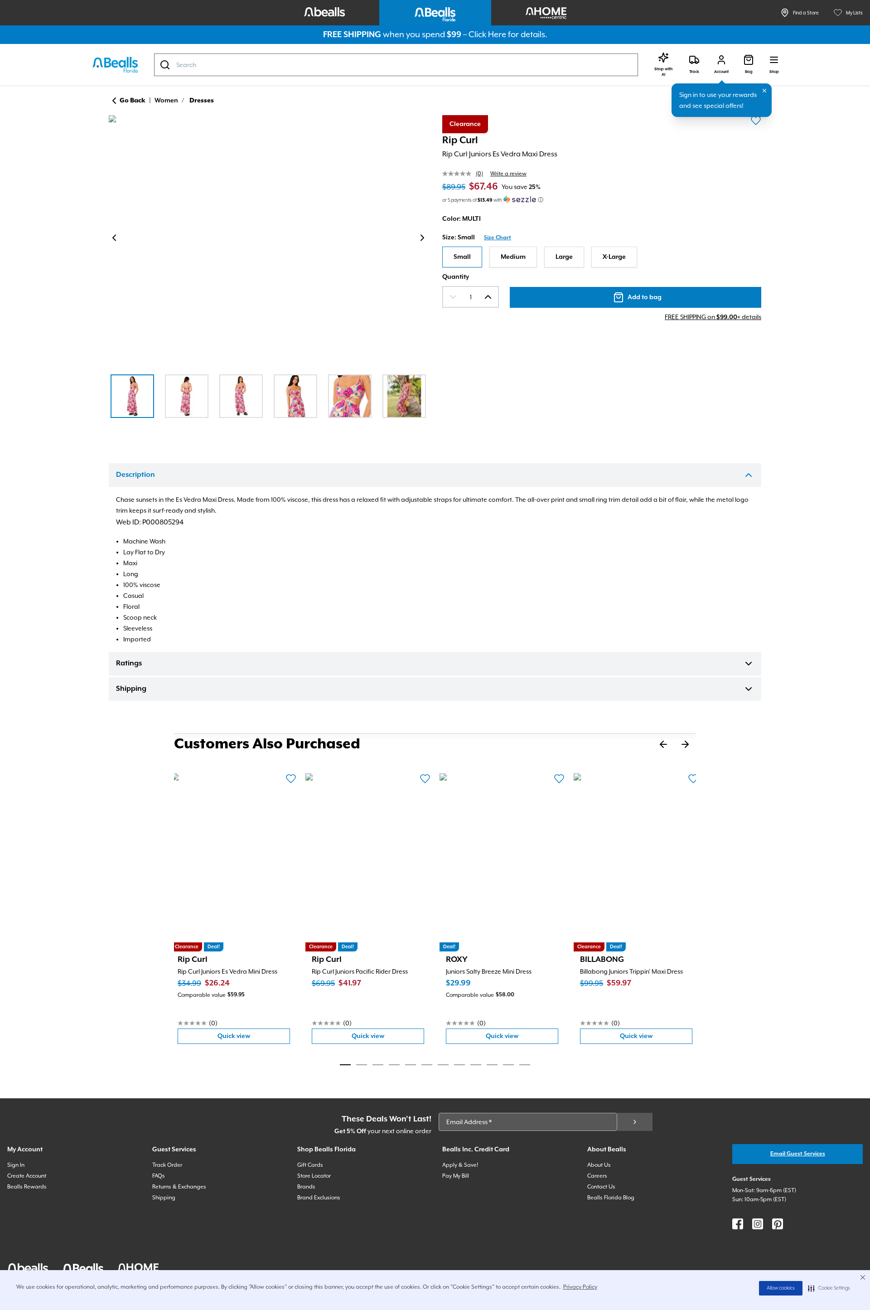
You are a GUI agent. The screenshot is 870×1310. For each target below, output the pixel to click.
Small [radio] (462, 257)
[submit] (634, 1122)
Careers (597, 1176)
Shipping (131, 689)
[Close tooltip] (764, 91)
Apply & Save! (460, 1165)
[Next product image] (422, 238)
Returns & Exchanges (179, 1187)
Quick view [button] (254, 1038)
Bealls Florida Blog (610, 1197)
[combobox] (396, 64)
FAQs (158, 1176)
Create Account (26, 1176)
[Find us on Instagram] (757, 1223)
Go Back (132, 100)
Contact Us (601, 1187)
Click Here (487, 34)
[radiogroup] (601, 257)
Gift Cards (310, 1165)
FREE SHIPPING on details (713, 316)
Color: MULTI (461, 219)
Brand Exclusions (318, 1197)
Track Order (167, 1165)
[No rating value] (459, 174)
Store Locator (314, 1176)
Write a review (508, 173)
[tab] (345, 1064)
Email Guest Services (797, 1153)
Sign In (15, 1165)
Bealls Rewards (27, 1187)
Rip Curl (460, 140)
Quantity (455, 277)
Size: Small (458, 237)
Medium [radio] (513, 257)
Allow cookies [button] (781, 1288)
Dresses (201, 100)
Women (166, 100)
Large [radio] (564, 257)
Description (135, 475)
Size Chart (497, 237)
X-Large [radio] (614, 257)
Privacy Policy (580, 1287)
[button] (829, 1288)
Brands (306, 1187)
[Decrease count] (453, 297)
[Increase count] (488, 297)
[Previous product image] (114, 238)
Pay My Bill (455, 1176)
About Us (599, 1165)
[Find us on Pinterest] (777, 1223)
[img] (268, 239)
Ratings (129, 664)
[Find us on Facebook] (737, 1223)
